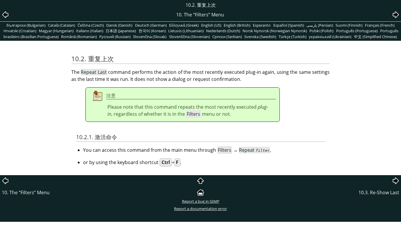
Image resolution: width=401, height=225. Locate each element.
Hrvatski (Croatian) (20, 30)
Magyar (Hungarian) (56, 30)
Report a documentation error (200, 208)
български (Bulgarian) (26, 25)
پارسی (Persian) (319, 25)
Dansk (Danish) (119, 25)
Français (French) (380, 25)
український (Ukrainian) (330, 36)
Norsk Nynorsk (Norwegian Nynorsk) (274, 30)
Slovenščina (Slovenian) (189, 36)
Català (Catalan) (61, 25)
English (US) (211, 25)
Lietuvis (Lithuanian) (186, 30)
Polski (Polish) (321, 30)
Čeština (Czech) (90, 25)
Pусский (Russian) (115, 36)
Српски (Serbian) (227, 36)
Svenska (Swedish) (260, 36)
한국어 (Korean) (152, 30)
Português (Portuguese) (357, 30)
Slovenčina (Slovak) (149, 36)
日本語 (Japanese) (121, 30)
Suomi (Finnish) (349, 25)
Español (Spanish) (288, 25)
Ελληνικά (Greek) (184, 25)
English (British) (237, 25)
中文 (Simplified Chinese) (375, 36)
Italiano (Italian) (89, 30)
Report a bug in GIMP (200, 201)
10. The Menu (26, 192)
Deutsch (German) (151, 25)
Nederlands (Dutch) (223, 30)
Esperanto (262, 25)
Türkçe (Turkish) (292, 36)
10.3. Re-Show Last (378, 192)
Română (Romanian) (79, 36)
